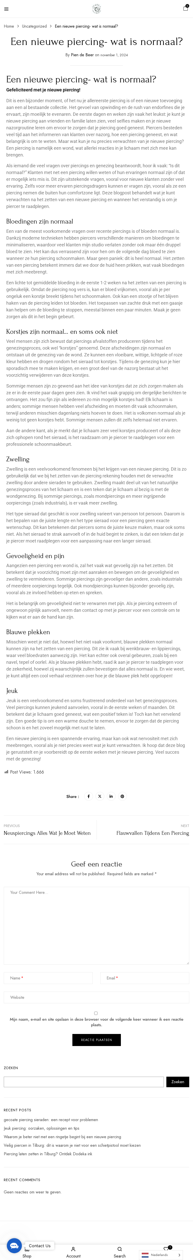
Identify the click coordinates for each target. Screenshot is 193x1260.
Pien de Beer (82, 55)
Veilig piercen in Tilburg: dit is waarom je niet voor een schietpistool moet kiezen (72, 1145)
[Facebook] (88, 796)
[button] (185, 9)
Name (15, 978)
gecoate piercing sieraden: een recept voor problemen (51, 1120)
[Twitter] (99, 796)
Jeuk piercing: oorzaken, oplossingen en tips (41, 1128)
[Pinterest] (122, 796)
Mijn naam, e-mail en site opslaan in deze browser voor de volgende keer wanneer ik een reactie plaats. (96, 1022)
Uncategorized (34, 26)
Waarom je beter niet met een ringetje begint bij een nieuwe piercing (62, 1137)
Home (9, 26)
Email (111, 978)
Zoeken (11, 1067)
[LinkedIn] (111, 796)
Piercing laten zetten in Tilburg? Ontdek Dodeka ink (48, 1154)
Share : (72, 796)
